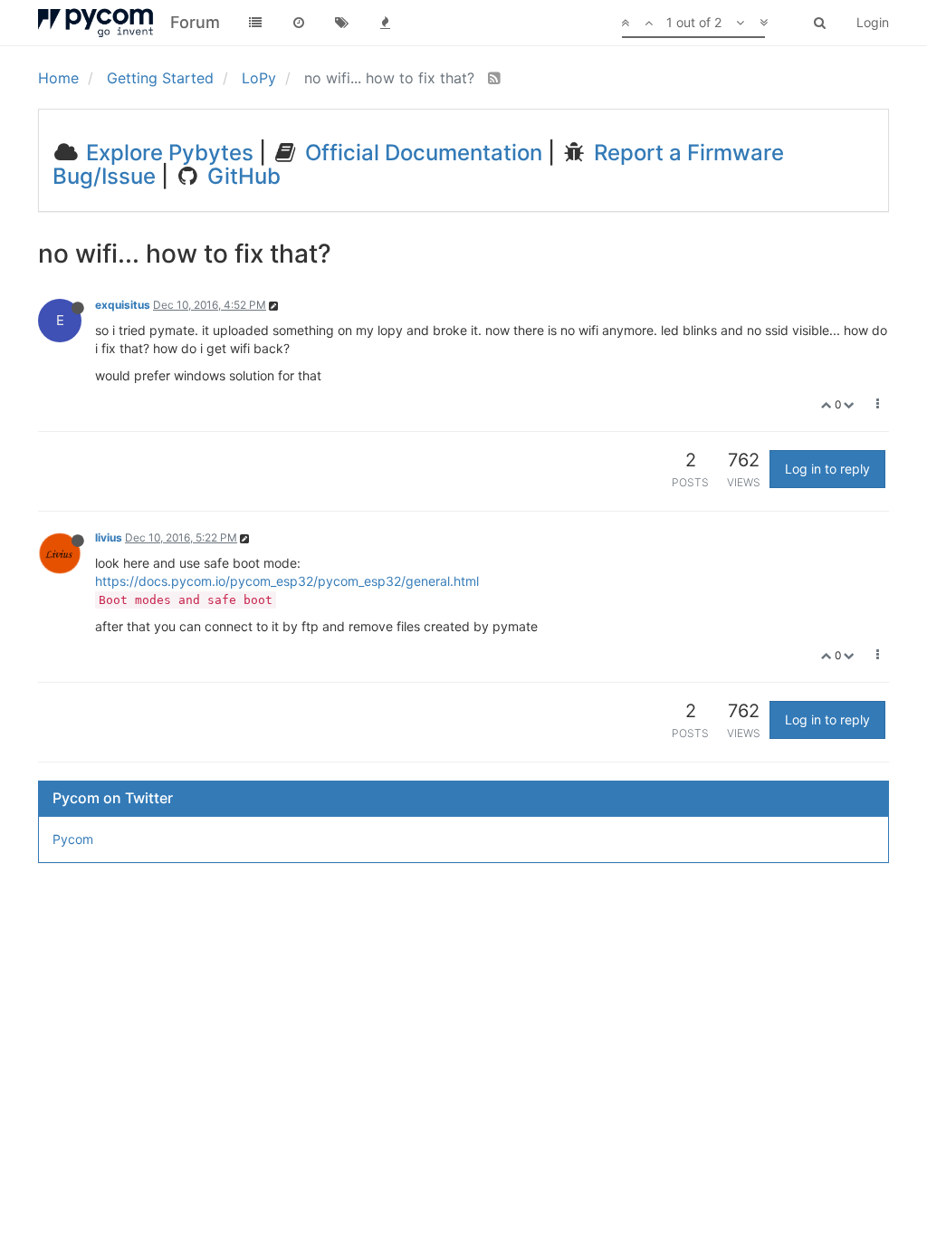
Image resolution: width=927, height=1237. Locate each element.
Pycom (73, 839)
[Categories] (255, 22)
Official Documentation (421, 152)
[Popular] (385, 22)
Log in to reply (827, 468)
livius (108, 537)
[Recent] (298, 22)
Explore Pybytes (167, 152)
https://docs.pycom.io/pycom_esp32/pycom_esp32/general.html (287, 581)
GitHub (241, 176)
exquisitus (122, 305)
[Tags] (342, 22)
